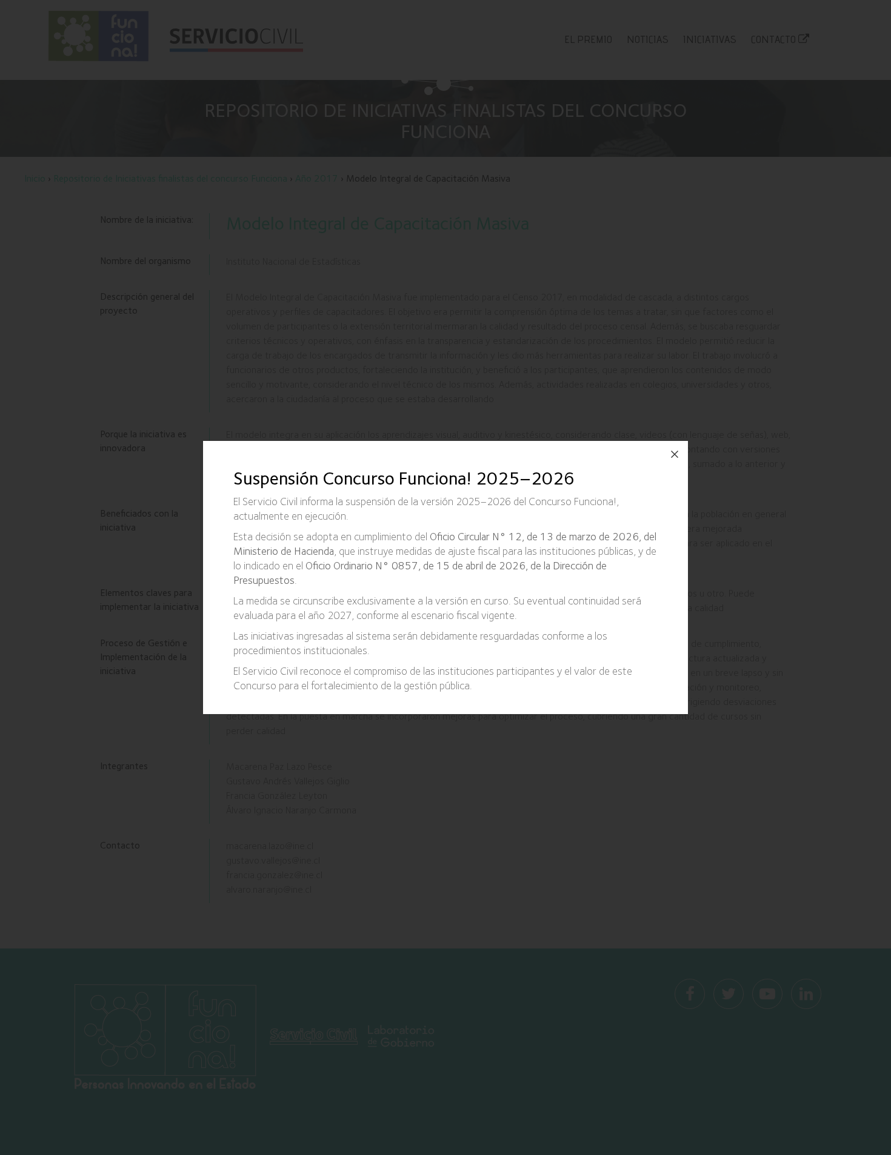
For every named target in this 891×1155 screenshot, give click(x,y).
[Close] (674, 454)
